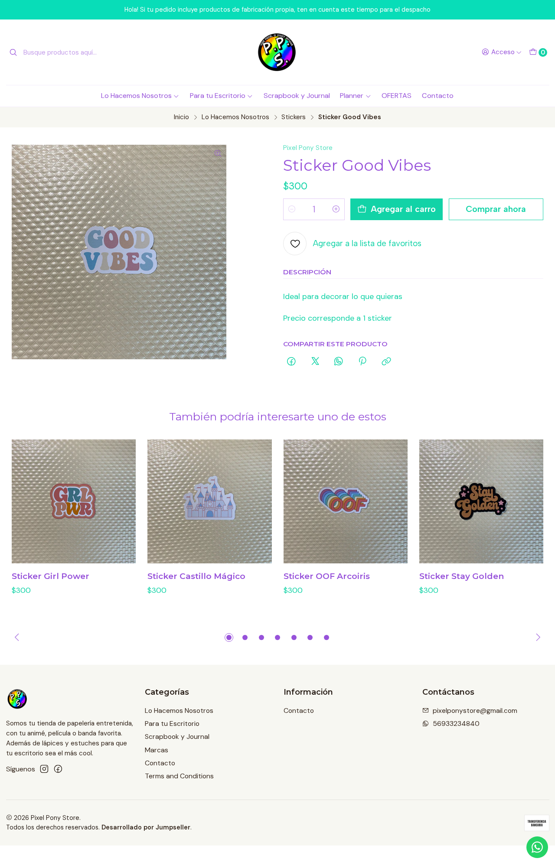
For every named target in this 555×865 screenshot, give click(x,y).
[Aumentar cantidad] (336, 209)
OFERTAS (396, 95)
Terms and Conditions (179, 775)
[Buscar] (13, 52)
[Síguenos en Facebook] (58, 769)
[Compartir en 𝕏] (315, 362)
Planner (351, 95)
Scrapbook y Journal (297, 95)
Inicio (181, 117)
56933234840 (456, 723)
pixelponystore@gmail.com (475, 710)
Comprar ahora (496, 209)
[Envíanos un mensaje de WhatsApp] (537, 847)
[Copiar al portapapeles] (386, 362)
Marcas (156, 749)
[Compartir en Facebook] (291, 362)
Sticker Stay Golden (461, 576)
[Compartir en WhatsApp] (338, 362)
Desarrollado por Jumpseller (145, 827)
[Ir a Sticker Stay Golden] (481, 501)
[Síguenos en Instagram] (44, 769)
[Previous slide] (18, 637)
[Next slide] (536, 637)
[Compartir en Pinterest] (362, 362)
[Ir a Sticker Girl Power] (74, 501)
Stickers (293, 117)
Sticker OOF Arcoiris (327, 576)
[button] (229, 637)
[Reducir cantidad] (292, 209)
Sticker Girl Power (50, 576)
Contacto (438, 95)
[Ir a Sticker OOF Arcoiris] (346, 501)
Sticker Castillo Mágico (196, 576)
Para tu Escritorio (217, 95)
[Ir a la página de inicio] (277, 52)
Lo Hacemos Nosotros (136, 95)
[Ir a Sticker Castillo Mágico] (209, 501)
